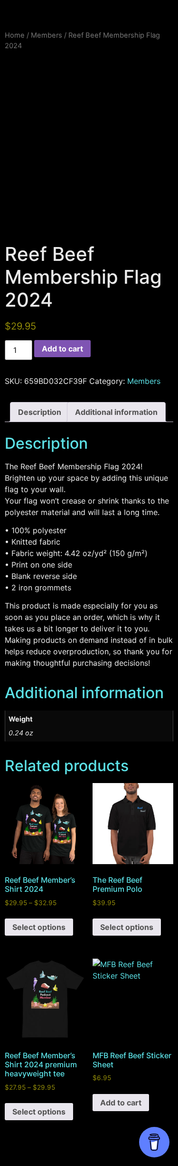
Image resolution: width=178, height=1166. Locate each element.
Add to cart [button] (120, 1102)
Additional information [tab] (116, 412)
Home (15, 35)
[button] (89, 13)
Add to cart (62, 348)
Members (46, 35)
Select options (39, 927)
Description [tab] (39, 412)
